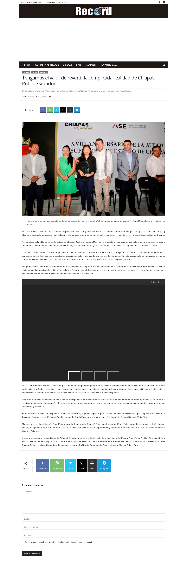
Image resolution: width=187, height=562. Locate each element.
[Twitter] (159, 2)
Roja (78, 65)
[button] (164, 65)
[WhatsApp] (50, 110)
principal (43, 72)
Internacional (109, 65)
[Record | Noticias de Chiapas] (93, 11)
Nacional (91, 65)
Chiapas (67, 65)
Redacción (29, 97)
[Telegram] (77, 110)
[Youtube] (164, 2)
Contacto (62, 2)
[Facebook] (155, 2)
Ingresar (50, 2)
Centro (34, 72)
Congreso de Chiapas (47, 65)
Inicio (27, 65)
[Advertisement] (93, 39)
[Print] (70, 110)
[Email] (63, 110)
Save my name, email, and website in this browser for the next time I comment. (58, 542)
